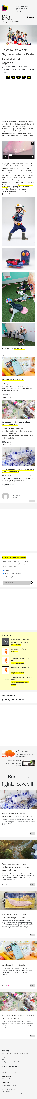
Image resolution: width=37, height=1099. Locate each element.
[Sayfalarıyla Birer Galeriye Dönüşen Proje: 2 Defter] (18, 900)
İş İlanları (31, 17)
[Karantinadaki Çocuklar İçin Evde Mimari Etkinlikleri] (18, 409)
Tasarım (9, 1085)
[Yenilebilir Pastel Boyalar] (18, 366)
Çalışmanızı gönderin (8, 1089)
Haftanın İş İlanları (10, 577)
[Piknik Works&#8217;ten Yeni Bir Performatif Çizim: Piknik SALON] (18, 456)
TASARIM (32, 501)
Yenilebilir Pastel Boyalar (13, 379)
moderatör (14, 651)
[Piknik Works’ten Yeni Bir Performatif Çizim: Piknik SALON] (18, 799)
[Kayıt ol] (32, 582)
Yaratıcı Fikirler (6, 1078)
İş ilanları (6, 635)
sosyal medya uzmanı (17, 663)
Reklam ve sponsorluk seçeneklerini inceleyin (16, 1094)
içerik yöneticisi (16, 645)
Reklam (4, 1085)
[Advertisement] (18, 609)
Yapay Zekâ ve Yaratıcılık (11, 22)
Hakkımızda (5, 1057)
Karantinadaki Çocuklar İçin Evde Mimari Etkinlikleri (16, 423)
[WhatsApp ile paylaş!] (24, 77)
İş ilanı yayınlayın (7, 1092)
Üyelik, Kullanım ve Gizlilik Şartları (12, 1062)
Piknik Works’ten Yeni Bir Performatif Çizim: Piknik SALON (18, 470)
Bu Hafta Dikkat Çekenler (12, 574)
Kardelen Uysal (15, 495)
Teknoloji (15, 1085)
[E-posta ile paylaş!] (29, 77)
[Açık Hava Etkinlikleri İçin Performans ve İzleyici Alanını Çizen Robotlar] (18, 849)
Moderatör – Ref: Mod (18, 649)
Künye (3, 1060)
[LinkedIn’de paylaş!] (18, 77)
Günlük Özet (8, 570)
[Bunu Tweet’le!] (13, 77)
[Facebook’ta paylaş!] (8, 77)
